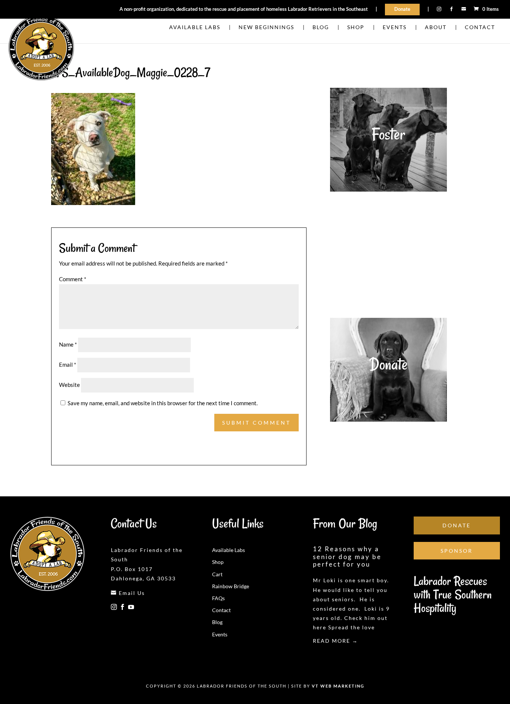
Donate (402, 9)
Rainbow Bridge (230, 586)
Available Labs (194, 27)
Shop (355, 27)
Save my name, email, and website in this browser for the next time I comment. (163, 403)
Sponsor (457, 551)
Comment (72, 279)
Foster (388, 134)
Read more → (335, 641)
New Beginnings (266, 27)
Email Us (128, 593)
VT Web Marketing (338, 685)
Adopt (388, 249)
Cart (217, 574)
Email (67, 364)
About (436, 27)
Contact (480, 27)
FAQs (218, 598)
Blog (320, 27)
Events (395, 27)
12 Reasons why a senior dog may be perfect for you (347, 556)
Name (68, 344)
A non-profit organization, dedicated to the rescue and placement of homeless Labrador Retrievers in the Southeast (243, 9)
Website (69, 384)
